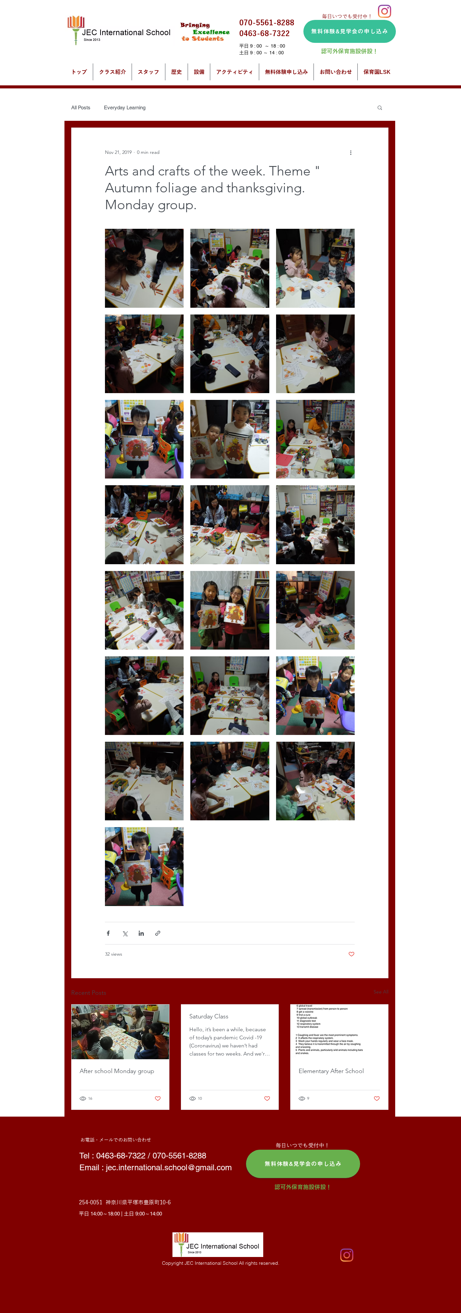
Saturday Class (208, 1016)
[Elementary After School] (339, 1032)
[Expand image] (144, 268)
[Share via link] (158, 933)
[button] (380, 107)
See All (381, 992)
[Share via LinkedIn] (141, 933)
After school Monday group (117, 1071)
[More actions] (351, 152)
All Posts (80, 107)
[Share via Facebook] (108, 933)
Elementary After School (331, 1071)
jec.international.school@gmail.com (169, 1167)
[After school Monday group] (120, 1032)
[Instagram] (384, 11)
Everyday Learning (124, 107)
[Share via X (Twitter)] (124, 933)
